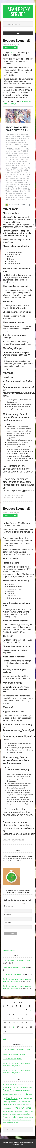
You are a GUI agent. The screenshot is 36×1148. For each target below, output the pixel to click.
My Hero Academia (26, 1104)
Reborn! (5, 1111)
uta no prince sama (8, 1122)
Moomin (18, 1104)
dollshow (18, 1094)
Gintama (20, 1098)
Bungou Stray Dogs (26, 1087)
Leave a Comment (10, 48)
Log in (21, 1144)
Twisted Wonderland (25, 1120)
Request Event (19, 495)
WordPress (16, 1144)
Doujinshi (12, 1098)
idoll (12, 1102)
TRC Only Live (16, 1120)
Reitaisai (10, 1111)
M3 (12, 52)
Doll (15, 1094)
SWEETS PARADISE (22, 1114)
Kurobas (24, 1102)
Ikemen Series (17, 1102)
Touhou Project (7, 1120)
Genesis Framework (27, 1142)
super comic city (11, 1114)
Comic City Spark (19, 1090)
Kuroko (29, 1102)
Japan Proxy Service (18, 12)
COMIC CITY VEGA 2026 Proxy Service (16, 960)
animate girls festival (25, 1085)
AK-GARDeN (10, 1085)
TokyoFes (21, 1117)
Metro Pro (16, 1142)
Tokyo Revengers (28, 1117)
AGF (4, 1085)
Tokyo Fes (13, 1116)
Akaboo (17, 1085)
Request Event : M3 (17, 40)
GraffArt (26, 1099)
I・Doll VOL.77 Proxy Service (12, 974)
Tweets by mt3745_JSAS (11, 950)
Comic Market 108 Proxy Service (14, 967)
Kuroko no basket (8, 1104)
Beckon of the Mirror (15, 1087)
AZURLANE (6, 1087)
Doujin (25, 1094)
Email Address (9, 906)
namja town (7, 1108)
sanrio (25, 1111)
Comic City (8, 1090)
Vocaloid (16, 1122)
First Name (7, 914)
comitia (11, 1094)
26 (13, 1027)
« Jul (4, 1039)
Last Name (7, 922)
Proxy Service (19, 839)
